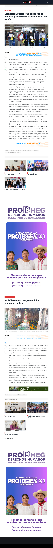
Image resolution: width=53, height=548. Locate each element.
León (14, 394)
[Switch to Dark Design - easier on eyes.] (46, 2)
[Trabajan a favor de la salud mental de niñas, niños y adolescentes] (15, 425)
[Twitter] (6, 59)
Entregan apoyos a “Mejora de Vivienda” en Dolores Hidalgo (37, 173)
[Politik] (26, 2)
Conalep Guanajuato (27, 150)
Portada (12, 5)
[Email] (6, 62)
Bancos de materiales (9, 150)
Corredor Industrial (9, 297)
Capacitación (18, 150)
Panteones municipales (22, 394)
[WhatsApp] (6, 69)
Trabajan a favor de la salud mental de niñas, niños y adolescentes (14, 433)
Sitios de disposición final (10, 152)
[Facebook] (6, 56)
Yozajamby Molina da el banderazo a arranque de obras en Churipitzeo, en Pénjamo (37, 416)
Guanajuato (35, 150)
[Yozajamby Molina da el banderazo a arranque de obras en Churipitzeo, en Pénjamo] (37, 407)
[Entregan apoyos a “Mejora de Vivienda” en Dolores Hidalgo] (37, 165)
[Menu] (5, 2)
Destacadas (7, 10)
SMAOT (18, 152)
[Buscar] (47, 2)
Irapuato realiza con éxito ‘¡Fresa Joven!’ (15, 189)
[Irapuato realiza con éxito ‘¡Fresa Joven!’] (15, 182)
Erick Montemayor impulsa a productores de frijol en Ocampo (15, 173)
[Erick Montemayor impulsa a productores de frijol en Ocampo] (15, 165)
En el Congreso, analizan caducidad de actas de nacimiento (14, 415)
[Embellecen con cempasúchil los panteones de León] (26, 319)
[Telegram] (6, 66)
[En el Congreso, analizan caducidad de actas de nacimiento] (15, 407)
